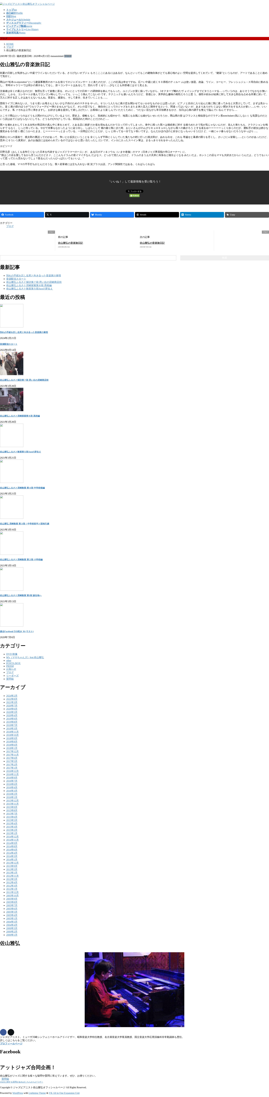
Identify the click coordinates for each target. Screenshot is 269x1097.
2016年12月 (12, 771)
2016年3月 (11, 790)
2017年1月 (11, 767)
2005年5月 (11, 912)
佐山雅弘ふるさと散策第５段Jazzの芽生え (29, 288)
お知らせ (11, 669)
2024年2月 (11, 695)
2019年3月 (11, 728)
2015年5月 (11, 820)
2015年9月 (11, 807)
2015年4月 (11, 823)
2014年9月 (11, 843)
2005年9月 (11, 899)
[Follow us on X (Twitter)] (11, 1032)
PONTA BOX (13, 663)
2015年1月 (11, 833)
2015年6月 (11, 817)
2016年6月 (11, 784)
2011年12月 (12, 892)
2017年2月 (11, 764)
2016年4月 (11, 787)
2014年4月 (11, 853)
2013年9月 (11, 866)
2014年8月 (11, 846)
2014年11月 (12, 840)
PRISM (10, 666)
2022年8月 (11, 699)
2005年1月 (11, 918)
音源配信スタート (16, 278)
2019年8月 (11, 722)
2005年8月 (11, 902)
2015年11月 (12, 804)
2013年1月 (11, 872)
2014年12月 (12, 836)
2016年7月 (11, 781)
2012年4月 (11, 882)
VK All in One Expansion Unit (64, 1093)
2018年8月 (11, 741)
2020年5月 (11, 712)
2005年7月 (11, 905)
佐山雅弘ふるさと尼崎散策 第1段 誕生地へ (21, 595)
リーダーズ (12, 675)
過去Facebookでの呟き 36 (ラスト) (17, 631)
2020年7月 (11, 705)
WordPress (17, 1093)
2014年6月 (11, 849)
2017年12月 (12, 751)
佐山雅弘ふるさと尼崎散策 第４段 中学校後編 (22, 488)
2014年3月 (11, 856)
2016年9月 (11, 777)
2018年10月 (12, 735)
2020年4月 (11, 715)
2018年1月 (11, 748)
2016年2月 (11, 794)
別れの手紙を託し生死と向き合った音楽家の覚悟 (33, 275)
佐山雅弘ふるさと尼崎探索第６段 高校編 (29, 285)
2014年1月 (11, 859)
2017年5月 (11, 761)
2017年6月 (11, 758)
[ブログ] (1, 232)
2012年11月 (12, 876)
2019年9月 (11, 718)
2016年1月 (11, 797)
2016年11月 (12, 774)
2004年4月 (11, 925)
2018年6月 (11, 745)
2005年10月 (12, 895)
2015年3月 (11, 826)
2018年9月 (11, 738)
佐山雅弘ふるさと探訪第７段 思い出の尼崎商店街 (34, 282)
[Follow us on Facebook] (3, 1032)
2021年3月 (11, 702)
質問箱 (10, 679)
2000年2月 (11, 931)
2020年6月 (11, 709)
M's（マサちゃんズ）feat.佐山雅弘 (25, 657)
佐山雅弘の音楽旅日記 (70, 243)
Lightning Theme (37, 1093)
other (8, 660)
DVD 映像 (11, 654)
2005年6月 (11, 908)
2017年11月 (12, 754)
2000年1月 (11, 935)
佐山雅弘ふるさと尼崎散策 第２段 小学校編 (21, 559)
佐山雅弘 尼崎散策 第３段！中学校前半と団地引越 (24, 524)
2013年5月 (11, 869)
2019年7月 (11, 725)
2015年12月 (12, 800)
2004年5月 (11, 921)
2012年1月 (11, 889)
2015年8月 (11, 810)
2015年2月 (11, 830)
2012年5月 (11, 879)
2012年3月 (11, 885)
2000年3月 (11, 928)
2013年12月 (12, 862)
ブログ (68, 56)
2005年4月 (11, 915)
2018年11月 (12, 731)
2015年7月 (11, 813)
